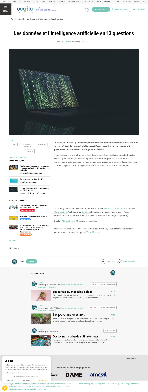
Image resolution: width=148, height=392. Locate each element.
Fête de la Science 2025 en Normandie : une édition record (34, 189)
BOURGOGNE (16, 2)
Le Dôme (68, 41)
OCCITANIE (116, 2)
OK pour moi (43, 380)
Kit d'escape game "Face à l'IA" (31, 179)
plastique (93, 307)
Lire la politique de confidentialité (15, 373)
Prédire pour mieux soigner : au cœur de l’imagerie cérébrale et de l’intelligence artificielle (34, 168)
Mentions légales (86, 383)
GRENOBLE (61, 2)
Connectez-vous (121, 9)
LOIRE (84, 2)
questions (29, 151)
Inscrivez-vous (139, 9)
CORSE (43, 2)
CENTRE (35, 2)
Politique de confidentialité (106, 383)
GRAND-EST (51, 2)
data (14, 144)
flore (94, 284)
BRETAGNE (27, 2)
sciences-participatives (107, 284)
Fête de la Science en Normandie (34, 193)
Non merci (10, 380)
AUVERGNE (6, 2)
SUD (143, 2)
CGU (122, 383)
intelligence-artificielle (27, 146)
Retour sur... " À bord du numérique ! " (33, 217)
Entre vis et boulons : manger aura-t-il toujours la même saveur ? (33, 207)
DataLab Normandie (113, 208)
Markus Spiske (68, 221)
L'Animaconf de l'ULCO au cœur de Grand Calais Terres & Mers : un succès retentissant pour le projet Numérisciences (34, 229)
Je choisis (26, 380)
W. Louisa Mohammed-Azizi (32, 173)
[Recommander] (119, 261)
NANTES (91, 2)
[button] (5, 388)
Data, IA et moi (61, 211)
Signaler (15, 248)
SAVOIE (136, 2)
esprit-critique (110, 331)
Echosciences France (29, 182)
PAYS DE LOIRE (126, 2)
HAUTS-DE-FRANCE (73, 2)
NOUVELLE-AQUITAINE (103, 2)
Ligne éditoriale (132, 383)
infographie (42, 144)
